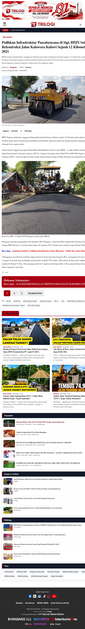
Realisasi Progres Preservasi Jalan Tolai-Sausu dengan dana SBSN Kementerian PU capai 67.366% (25, 350)
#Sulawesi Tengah (53, 572)
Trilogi (49, 612)
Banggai (56, 394)
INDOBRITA (41, 619)
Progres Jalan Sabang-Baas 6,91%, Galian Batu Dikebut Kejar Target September (22, 397)
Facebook (14, 131)
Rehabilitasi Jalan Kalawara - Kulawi (13, 305)
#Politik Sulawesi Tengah (39, 576)
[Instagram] (48, 596)
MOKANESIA (40, 624)
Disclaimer (30, 603)
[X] (34, 596)
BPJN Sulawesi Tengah (30, 301)
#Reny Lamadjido (57, 576)
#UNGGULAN (9, 572)
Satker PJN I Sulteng (34, 305)
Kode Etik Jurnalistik (60, 603)
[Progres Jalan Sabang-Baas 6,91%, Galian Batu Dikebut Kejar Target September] (26, 378)
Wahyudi (13, 67)
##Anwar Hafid (22, 572)
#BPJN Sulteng (9, 576)
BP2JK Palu (17, 301)
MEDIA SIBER (43, 603)
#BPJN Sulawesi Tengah (70, 572)
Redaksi (19, 603)
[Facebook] (30, 596)
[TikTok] (44, 596)
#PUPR (8, 301)
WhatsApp (28, 131)
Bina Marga (7, 37)
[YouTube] (54, 596)
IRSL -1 (56, 301)
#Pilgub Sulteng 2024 (37, 572)
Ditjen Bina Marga (45, 301)
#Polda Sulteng (23, 576)
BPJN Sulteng (7, 137)
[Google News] (39, 596)
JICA (63, 301)
